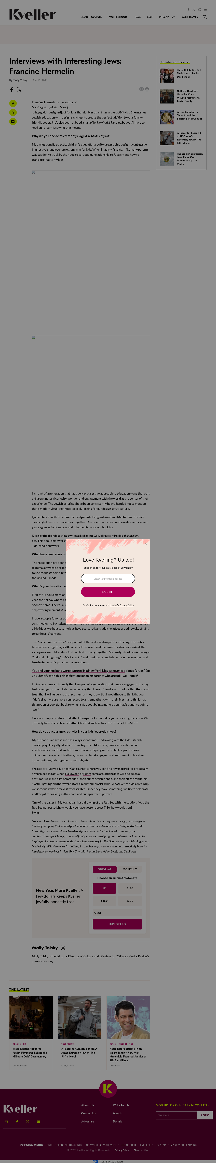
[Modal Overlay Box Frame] (108, 581)
